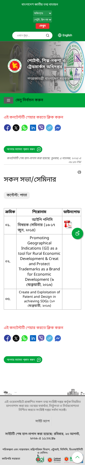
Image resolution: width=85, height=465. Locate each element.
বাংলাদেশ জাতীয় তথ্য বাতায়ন (39, 5)
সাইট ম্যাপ (42, 421)
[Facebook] (8, 130)
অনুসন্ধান (47, 35)
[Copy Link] (50, 130)
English (67, 35)
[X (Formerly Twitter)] (16, 130)
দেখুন (42, 26)
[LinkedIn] (33, 130)
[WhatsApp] (25, 130)
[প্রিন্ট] (79, 172)
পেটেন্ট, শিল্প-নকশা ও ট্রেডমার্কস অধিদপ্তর (46, 64)
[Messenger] (58, 130)
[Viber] (41, 127)
